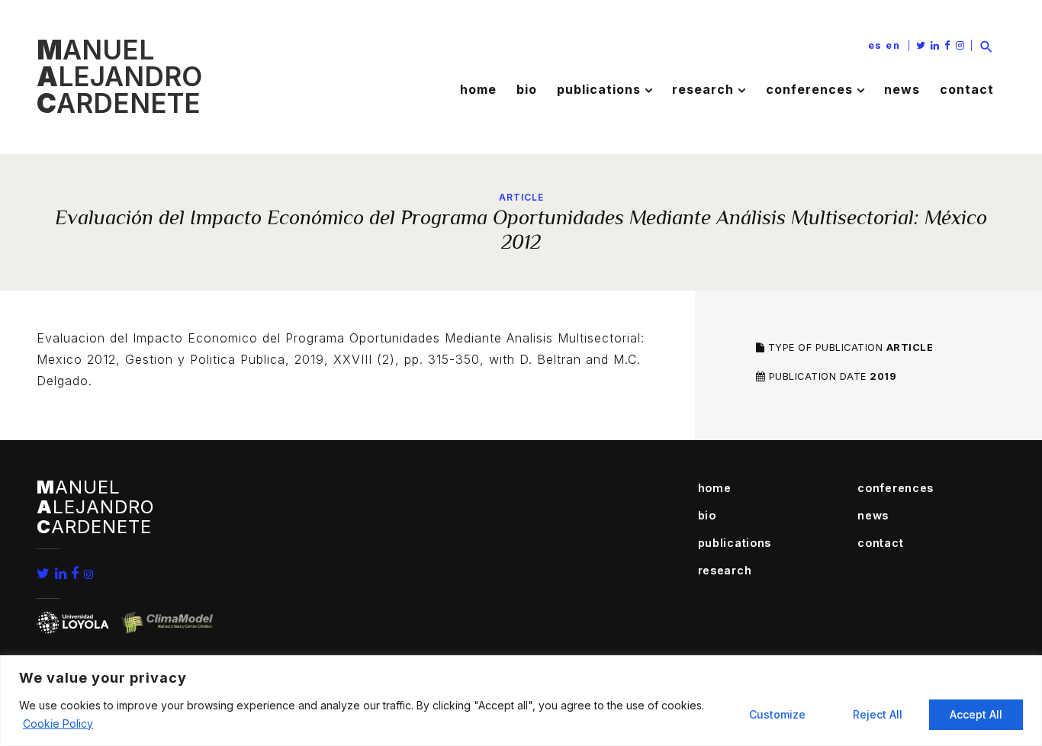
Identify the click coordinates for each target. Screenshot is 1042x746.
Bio (526, 89)
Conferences (809, 89)
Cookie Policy (58, 723)
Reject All (877, 714)
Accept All (976, 714)
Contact (967, 89)
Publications (599, 89)
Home (478, 89)
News (902, 89)
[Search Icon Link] (986, 45)
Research (703, 89)
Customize (777, 714)
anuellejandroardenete (119, 76)
